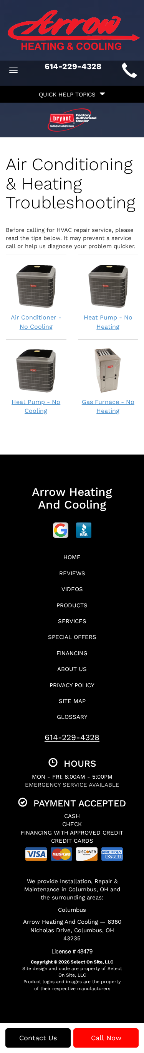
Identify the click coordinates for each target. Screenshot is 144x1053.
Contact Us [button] (38, 1038)
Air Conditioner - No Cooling (36, 322)
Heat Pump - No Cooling (36, 406)
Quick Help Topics (69, 94)
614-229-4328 (72, 737)
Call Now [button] (106, 1038)
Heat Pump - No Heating (108, 322)
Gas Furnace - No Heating (108, 406)
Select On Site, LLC (92, 962)
